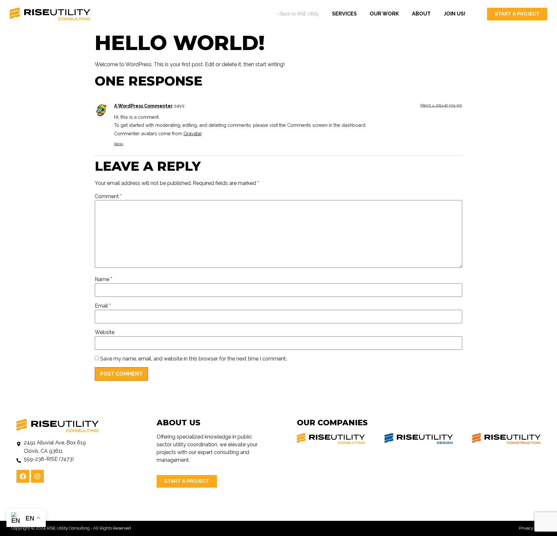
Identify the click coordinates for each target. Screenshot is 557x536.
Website (104, 332)
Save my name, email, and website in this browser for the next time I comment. (193, 358)
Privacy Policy (532, 528)
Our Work (384, 14)
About (421, 14)
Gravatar (192, 133)
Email (103, 305)
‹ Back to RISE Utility (298, 13)
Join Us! (454, 14)
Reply (118, 144)
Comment (108, 196)
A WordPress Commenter (143, 105)
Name (103, 279)
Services (344, 14)
